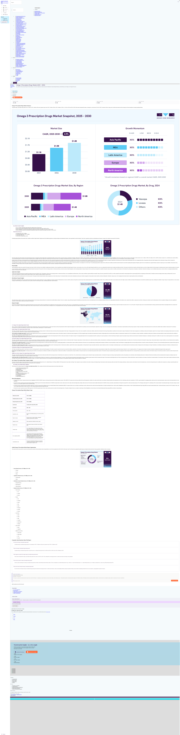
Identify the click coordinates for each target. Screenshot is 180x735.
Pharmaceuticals (18, 40)
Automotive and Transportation (20, 43)
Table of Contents (15, 92)
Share (14, 614)
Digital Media (18, 45)
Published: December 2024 (17, 592)
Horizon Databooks (19, 61)
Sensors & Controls (19, 20)
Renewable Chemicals (19, 23)
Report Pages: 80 (15, 590)
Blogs (17, 81)
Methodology (14, 95)
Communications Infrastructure (20, 44)
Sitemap (13, 682)
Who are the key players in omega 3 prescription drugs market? (23, 560)
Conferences (18, 72)
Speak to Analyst (175, 580)
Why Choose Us (18, 70)
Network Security (18, 47)
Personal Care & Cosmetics (20, 54)
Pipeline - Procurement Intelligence (21, 65)
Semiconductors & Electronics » (21, 16)
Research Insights (18, 77)
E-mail (14, 616)
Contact (17, 74)
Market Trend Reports (19, 64)
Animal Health (18, 41)
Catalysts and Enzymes (19, 22)
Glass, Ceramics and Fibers (20, 34)
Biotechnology (18, 36)
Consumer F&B (37, 13)
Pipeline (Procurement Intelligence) (17, 687)
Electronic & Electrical (38, 14)
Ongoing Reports (18, 78)
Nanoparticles (18, 33)
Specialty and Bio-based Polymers (21, 24)
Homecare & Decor (37, 15)
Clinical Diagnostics (19, 37)
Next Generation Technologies (20, 48)
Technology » (18, 42)
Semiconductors (18, 19)
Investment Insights (19, 62)
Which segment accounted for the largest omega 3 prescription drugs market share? (26, 554)
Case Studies (18, 79)
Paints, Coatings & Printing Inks (21, 53)
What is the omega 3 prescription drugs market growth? (22, 548)
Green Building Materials (20, 31)
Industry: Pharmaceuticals (16, 593)
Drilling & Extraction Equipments (21, 51)
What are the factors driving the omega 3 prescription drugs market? (24, 566)
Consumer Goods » (37, 11)
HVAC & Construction (19, 46)
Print (14, 619)
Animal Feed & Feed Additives (20, 26)
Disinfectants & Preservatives (20, 50)
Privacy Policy (14, 680)
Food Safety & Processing (20, 27)
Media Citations (18, 73)
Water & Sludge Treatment (20, 56)
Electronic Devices (19, 18)
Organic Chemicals (19, 52)
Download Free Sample (18, 97)
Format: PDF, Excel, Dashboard (17, 591)
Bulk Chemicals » (18, 49)
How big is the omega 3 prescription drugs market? (21, 542)
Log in (15, 82)
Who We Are (18, 69)
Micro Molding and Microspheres (21, 32)
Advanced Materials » (19, 29)
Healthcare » (18, 35)
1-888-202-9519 (19, 694)
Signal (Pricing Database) (16, 688)
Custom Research (15, 686)
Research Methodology (19, 71)
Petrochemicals (18, 55)
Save (14, 617)
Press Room (18, 80)
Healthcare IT (18, 38)
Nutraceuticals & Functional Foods (21, 28)
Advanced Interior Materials (20, 30)
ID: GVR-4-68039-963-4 (16, 589)
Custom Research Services (20, 60)
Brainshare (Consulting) (15, 685)
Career (17, 75)
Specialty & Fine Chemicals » (20, 21)
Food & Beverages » (19, 25)
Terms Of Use (14, 681)
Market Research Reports (20, 63)
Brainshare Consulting (19, 59)
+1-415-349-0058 (13, 694)
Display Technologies (19, 17)
